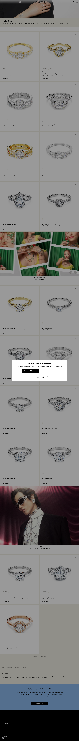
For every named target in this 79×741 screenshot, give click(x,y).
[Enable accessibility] (3, 738)
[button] (64, 361)
